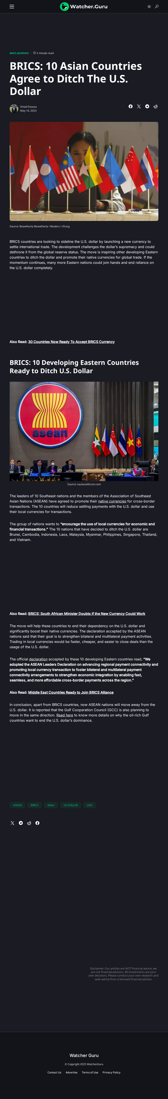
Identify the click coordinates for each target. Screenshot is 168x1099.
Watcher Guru (84, 1055)
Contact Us (54, 1072)
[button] (12, 6)
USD (89, 805)
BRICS (13, 53)
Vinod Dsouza (28, 106)
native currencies (112, 501)
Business (23, 53)
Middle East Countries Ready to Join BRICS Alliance (71, 692)
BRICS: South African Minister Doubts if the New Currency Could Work (86, 613)
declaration (38, 659)
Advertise (71, 1072)
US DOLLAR (71, 805)
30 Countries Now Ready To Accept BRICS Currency (71, 342)
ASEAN (17, 805)
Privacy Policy (112, 1072)
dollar (50, 805)
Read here (64, 715)
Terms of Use (90, 1072)
